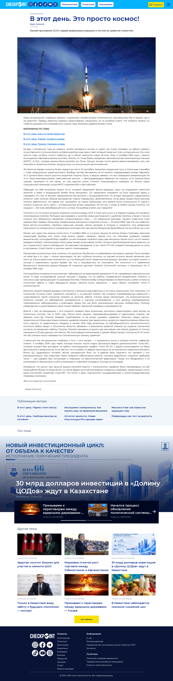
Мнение (61, 655)
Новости (47, 517)
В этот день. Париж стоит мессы (36, 407)
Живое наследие (65, 669)
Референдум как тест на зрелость (132, 416)
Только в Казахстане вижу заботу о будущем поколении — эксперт (38, 607)
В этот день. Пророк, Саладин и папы (44, 144)
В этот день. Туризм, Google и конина (43, 139)
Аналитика (36, 13)
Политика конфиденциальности (102, 658)
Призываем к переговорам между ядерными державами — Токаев (63, 509)
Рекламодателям (94, 641)
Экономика (105, 4)
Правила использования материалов (104, 662)
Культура (61, 662)
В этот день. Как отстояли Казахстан (44, 134)
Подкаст (157, 4)
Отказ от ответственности (99, 665)
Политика (88, 4)
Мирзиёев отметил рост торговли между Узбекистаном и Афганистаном (86, 566)
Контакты (91, 648)
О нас (89, 638)
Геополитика (69, 4)
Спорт (60, 665)
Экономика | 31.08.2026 (29, 496)
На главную (86, 619)
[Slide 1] (73, 520)
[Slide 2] (99, 520)
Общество (62, 658)
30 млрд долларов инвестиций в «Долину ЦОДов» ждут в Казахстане (88, 487)
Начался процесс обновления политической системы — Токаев (130, 509)
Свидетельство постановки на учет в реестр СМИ (110, 645)
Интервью (62, 652)
